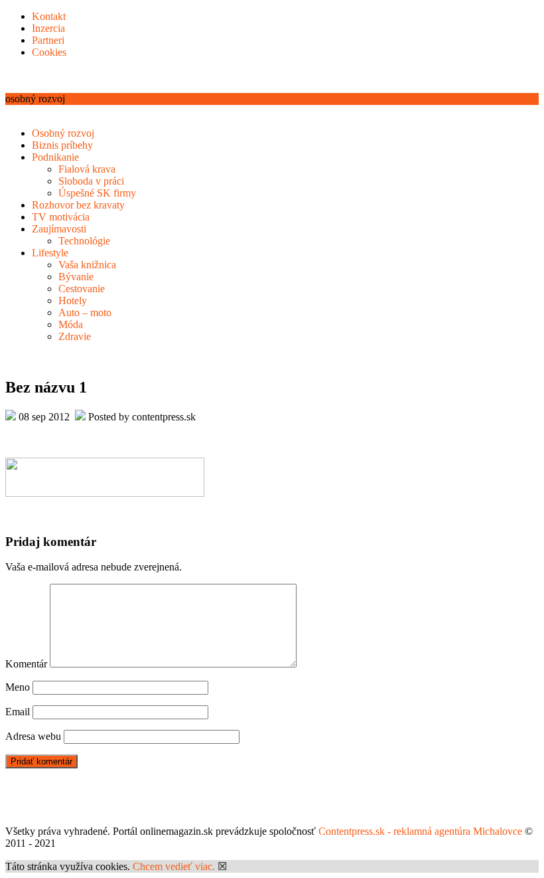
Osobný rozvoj (63, 133)
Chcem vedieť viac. (174, 866)
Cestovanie (81, 288)
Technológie (84, 240)
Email (17, 711)
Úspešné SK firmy (97, 193)
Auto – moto (84, 312)
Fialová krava (86, 169)
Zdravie (74, 336)
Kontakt (49, 16)
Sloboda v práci (91, 181)
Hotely (72, 300)
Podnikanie (55, 157)
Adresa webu (33, 736)
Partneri (48, 40)
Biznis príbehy (62, 145)
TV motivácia (61, 216)
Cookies (49, 52)
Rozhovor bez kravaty (78, 205)
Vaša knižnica (87, 264)
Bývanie (76, 276)
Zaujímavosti (59, 228)
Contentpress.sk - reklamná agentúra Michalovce (420, 831)
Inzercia (48, 28)
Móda (70, 324)
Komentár (26, 663)
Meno (17, 687)
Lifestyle (50, 252)
